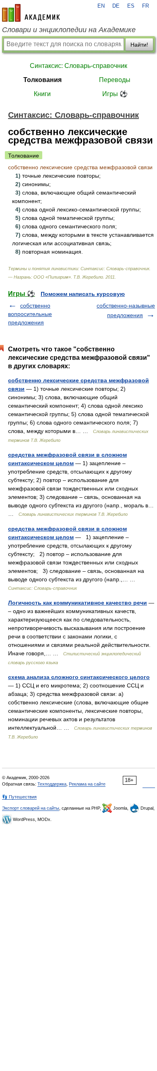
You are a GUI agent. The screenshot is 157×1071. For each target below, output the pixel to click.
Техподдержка (51, 784)
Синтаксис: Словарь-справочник (78, 65)
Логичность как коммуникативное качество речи (77, 602)
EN (101, 6)
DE (116, 6)
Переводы (114, 79)
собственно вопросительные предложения (30, 314)
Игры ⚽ (115, 93)
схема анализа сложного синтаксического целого (79, 677)
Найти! (139, 44)
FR (145, 6)
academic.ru (31, 13)
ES (130, 6)
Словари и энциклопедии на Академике (69, 30)
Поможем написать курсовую (83, 294)
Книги (42, 93)
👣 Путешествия (19, 796)
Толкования (42, 79)
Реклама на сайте (87, 784)
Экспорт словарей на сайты (30, 808)
